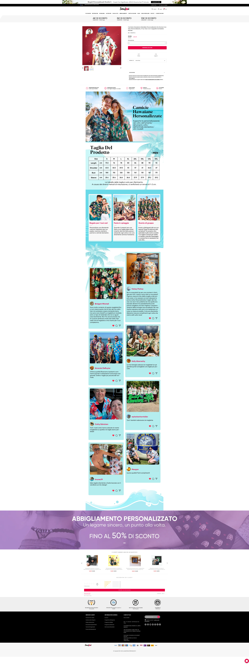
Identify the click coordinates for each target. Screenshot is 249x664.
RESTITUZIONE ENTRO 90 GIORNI (152, 79)
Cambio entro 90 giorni (90, 620)
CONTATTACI (153, 5)
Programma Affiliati (109, 622)
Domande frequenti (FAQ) (91, 624)
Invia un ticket (126, 617)
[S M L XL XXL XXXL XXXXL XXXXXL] (147, 43)
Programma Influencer (109, 624)
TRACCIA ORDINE (164, 5)
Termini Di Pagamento (90, 627)
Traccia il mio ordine (90, 617)
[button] (153, 9)
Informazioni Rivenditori (110, 627)
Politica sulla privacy (90, 622)
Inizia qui (125, 636)
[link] (88, 13)
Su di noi (106, 617)
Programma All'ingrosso (110, 620)
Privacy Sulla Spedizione (91, 629)
